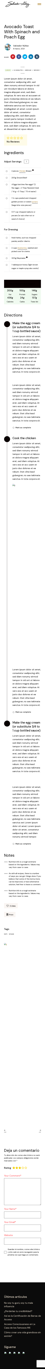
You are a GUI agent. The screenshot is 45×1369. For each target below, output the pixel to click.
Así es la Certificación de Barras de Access (22, 1317)
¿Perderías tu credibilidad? (18, 1311)
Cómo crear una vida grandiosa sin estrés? (22, 1334)
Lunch (8, 70)
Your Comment (12, 1175)
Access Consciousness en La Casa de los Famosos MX (19, 1326)
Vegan (11, 934)
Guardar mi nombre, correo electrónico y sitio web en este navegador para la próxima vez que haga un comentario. (24, 1252)
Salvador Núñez (21, 45)
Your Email (9, 1222)
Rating (7, 1167)
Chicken (22, 171)
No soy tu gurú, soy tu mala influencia (18, 1304)
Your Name (9, 1208)
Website (8, 1235)
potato (35, 202)
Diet (6, 934)
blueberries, (22, 248)
